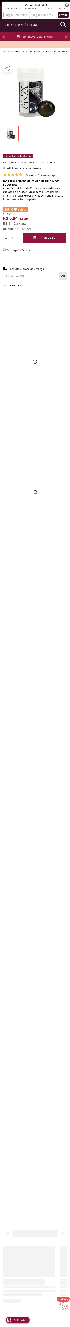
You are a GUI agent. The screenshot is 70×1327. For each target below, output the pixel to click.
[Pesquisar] (63, 24)
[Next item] (67, 37)
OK (63, 276)
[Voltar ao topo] (63, 1318)
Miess (6, 51)
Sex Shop (19, 51)
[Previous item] (3, 37)
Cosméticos (35, 51)
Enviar (63, 15)
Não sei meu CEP (12, 285)
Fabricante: (19, 162)
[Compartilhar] (7, 68)
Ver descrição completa (21, 199)
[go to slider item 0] (11, 133)
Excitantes (51, 51)
